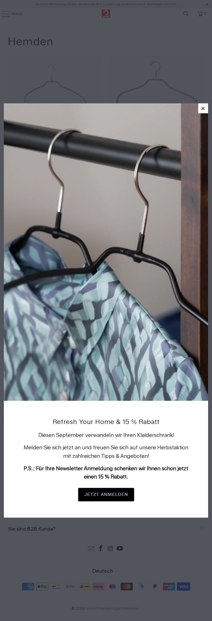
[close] (203, 108)
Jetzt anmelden (106, 494)
